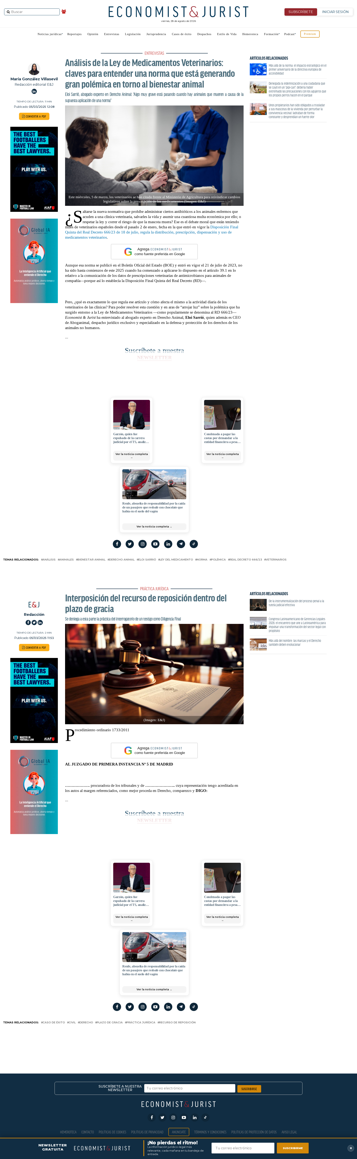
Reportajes (74, 34)
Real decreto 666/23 (246, 559)
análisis (49, 559)
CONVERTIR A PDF (35, 116)
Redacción (34, 614)
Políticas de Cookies (112, 1132)
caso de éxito (54, 1022)
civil (72, 1022)
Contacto (87, 1132)
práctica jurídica (140, 1022)
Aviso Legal (289, 1132)
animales (66, 559)
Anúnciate (179, 1132)
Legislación (133, 34)
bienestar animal (91, 559)
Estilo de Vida (227, 34)
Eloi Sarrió (147, 559)
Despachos (204, 34)
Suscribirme (293, 1148)
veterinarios (276, 559)
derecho (86, 1022)
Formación (271, 34)
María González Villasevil (34, 79)
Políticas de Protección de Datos (254, 1132)
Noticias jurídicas (50, 34)
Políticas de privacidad (147, 1132)
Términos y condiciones (210, 1132)
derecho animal (121, 559)
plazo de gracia (110, 1022)
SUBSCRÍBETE (301, 12)
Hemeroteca (250, 34)
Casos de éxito (182, 34)
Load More (178, 1041)
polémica (218, 559)
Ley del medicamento (176, 559)
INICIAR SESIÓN (335, 12)
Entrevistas (111, 34)
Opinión (92, 34)
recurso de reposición (177, 1022)
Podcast (289, 34)
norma (202, 559)
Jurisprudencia (156, 34)
